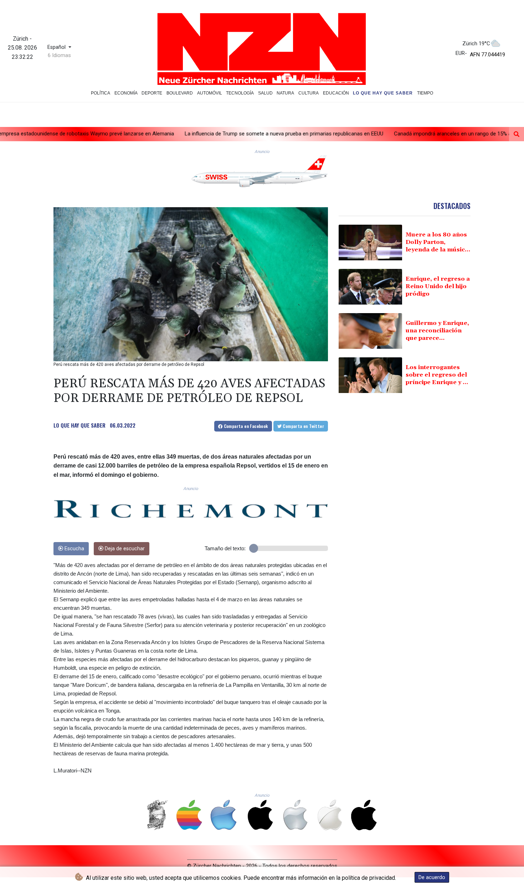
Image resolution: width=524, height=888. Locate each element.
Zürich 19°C (476, 43)
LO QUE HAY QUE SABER (79, 425)
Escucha (73, 549)
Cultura (308, 93)
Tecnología (240, 93)
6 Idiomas (59, 55)
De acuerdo (431, 877)
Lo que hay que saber (383, 93)
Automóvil (209, 93)
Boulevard (179, 93)
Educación (336, 93)
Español (57, 47)
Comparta (245, 426)
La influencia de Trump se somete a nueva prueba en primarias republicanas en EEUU (223, 134)
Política (100, 93)
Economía (126, 93)
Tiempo (425, 93)
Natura (285, 93)
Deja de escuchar (124, 549)
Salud (265, 93)
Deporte (152, 93)
